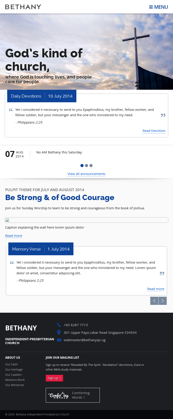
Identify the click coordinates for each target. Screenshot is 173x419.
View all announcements (86, 173)
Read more (13, 235)
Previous (154, 301)
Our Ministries (14, 385)
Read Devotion (154, 130)
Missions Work (15, 380)
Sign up (54, 378)
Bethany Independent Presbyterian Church (23, 6)
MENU (161, 6)
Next (163, 301)
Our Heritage (14, 369)
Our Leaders (13, 375)
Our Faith (11, 364)
